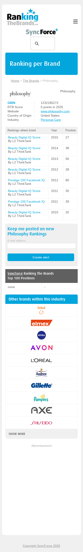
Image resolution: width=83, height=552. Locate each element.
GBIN (11, 103)
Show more (17, 434)
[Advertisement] (41, 490)
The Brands (31, 80)
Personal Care (51, 120)
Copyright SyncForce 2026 (41, 546)
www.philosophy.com (55, 111)
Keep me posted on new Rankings (31, 231)
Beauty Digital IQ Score (24, 137)
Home (15, 80)
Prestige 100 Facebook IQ (26, 180)
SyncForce (15, 274)
